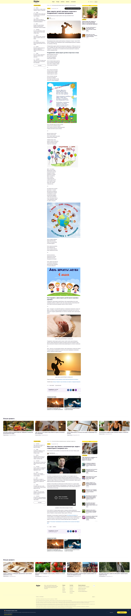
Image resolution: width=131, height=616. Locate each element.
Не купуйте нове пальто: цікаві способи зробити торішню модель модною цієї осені (40, 487)
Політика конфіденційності (82, 591)
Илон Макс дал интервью (72, 515)
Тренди (57, 1)
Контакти (71, 588)
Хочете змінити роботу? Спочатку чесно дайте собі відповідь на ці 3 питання (82, 433)
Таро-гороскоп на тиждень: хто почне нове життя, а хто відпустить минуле (39, 446)
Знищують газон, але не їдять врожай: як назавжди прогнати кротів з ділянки (39, 492)
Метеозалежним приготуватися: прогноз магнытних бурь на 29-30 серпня (39, 43)
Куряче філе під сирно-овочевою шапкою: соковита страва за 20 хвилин (39, 37)
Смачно (67, 1)
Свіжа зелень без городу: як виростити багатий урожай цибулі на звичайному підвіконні (39, 20)
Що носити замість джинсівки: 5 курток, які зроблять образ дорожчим (39, 55)
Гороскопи (73, 1)
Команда (71, 589)
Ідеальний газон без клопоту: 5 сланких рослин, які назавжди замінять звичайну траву (39, 457)
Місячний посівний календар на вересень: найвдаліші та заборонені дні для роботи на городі (39, 49)
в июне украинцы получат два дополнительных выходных (67, 379)
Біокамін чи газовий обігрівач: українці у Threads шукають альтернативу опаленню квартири (39, 26)
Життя (51, 5)
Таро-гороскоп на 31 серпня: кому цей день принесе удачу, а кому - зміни (40, 463)
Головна (48, 5)
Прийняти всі (122, 612)
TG (70, 531)
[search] (88, 1)
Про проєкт (71, 586)
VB (75, 531)
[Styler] (36, 1)
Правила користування (82, 588)
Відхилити (111, 612)
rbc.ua (96, 1)
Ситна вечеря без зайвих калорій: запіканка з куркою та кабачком (39, 10)
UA (90, 1)
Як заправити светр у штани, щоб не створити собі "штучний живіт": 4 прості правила (39, 15)
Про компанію (72, 591)
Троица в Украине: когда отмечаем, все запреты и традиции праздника (66, 381)
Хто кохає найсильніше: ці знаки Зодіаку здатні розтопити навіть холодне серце (39, 32)
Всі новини (39, 65)
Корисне (62, 1)
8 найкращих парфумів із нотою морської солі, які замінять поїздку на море (39, 452)
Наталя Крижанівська (38, 576)
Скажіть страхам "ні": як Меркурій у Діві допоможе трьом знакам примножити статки (40, 469)
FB (68, 531)
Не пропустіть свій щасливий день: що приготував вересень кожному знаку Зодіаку (40, 498)
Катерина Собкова (38, 435)
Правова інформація (81, 589)
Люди (53, 1)
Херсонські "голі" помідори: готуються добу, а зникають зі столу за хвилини (39, 474)
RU (92, 1)
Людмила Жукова (6, 435)
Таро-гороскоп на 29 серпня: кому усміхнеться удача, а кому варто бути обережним (40, 61)
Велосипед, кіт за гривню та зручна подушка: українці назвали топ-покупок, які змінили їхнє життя (39, 481)
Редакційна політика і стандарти (83, 586)
